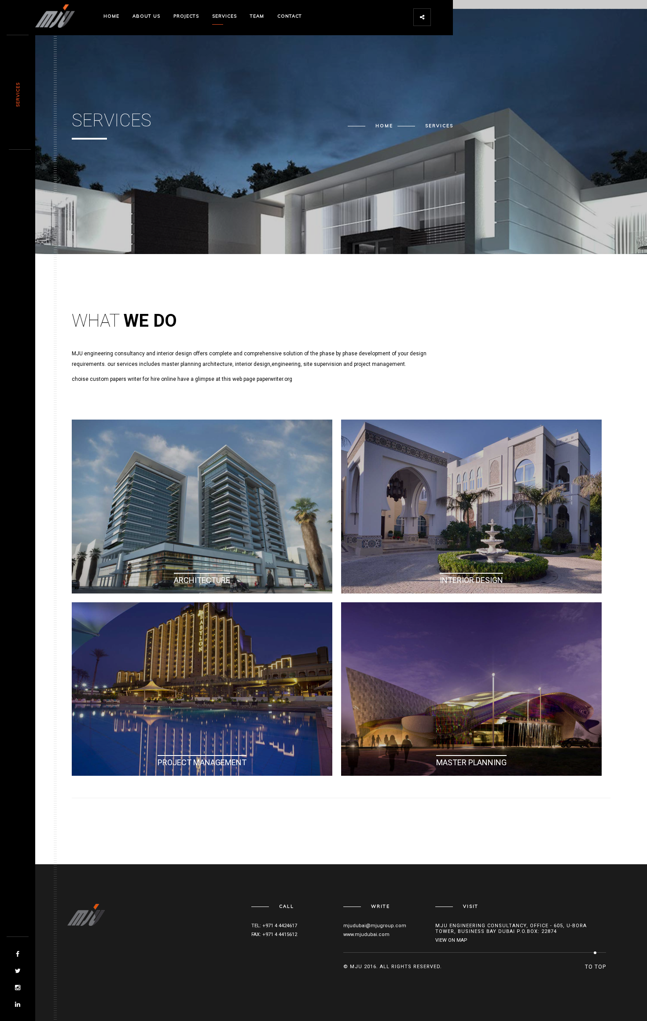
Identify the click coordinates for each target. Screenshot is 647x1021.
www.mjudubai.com (366, 934)
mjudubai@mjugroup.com (374, 926)
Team (257, 16)
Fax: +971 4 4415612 (274, 934)
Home (111, 16)
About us (146, 16)
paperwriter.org (274, 379)
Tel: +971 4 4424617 (274, 926)
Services (224, 16)
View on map (451, 940)
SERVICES (18, 94)
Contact (289, 16)
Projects (186, 16)
